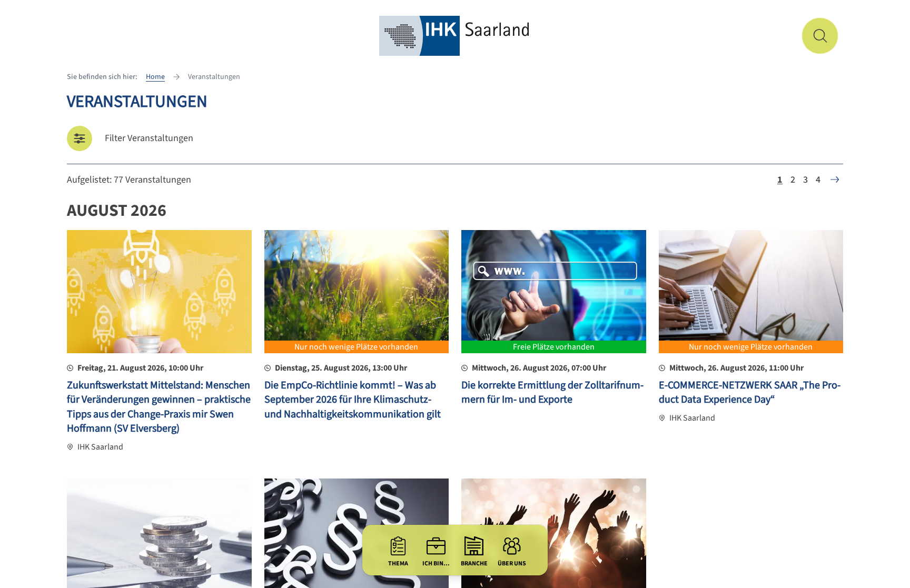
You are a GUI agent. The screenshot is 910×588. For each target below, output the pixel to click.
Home (155, 77)
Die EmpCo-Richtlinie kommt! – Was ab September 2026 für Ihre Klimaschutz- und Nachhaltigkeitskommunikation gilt (352, 400)
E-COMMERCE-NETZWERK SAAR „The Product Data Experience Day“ (749, 392)
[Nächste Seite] (834, 179)
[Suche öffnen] (820, 36)
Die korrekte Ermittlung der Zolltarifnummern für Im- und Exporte (552, 392)
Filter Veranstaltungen (149, 138)
